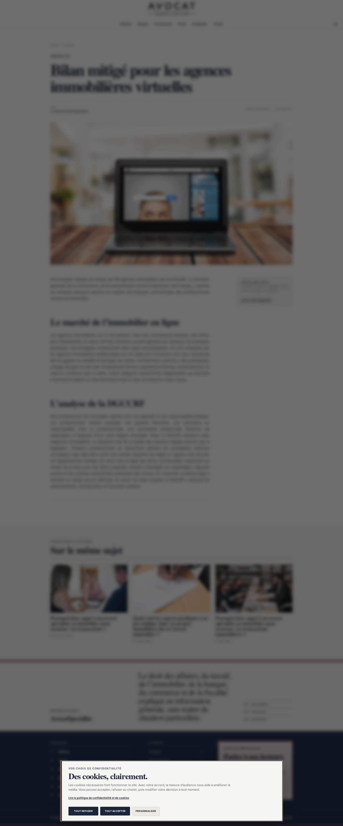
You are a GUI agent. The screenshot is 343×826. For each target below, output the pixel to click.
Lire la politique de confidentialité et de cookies (98, 797)
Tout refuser (83, 811)
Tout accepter (115, 811)
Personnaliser (146, 811)
